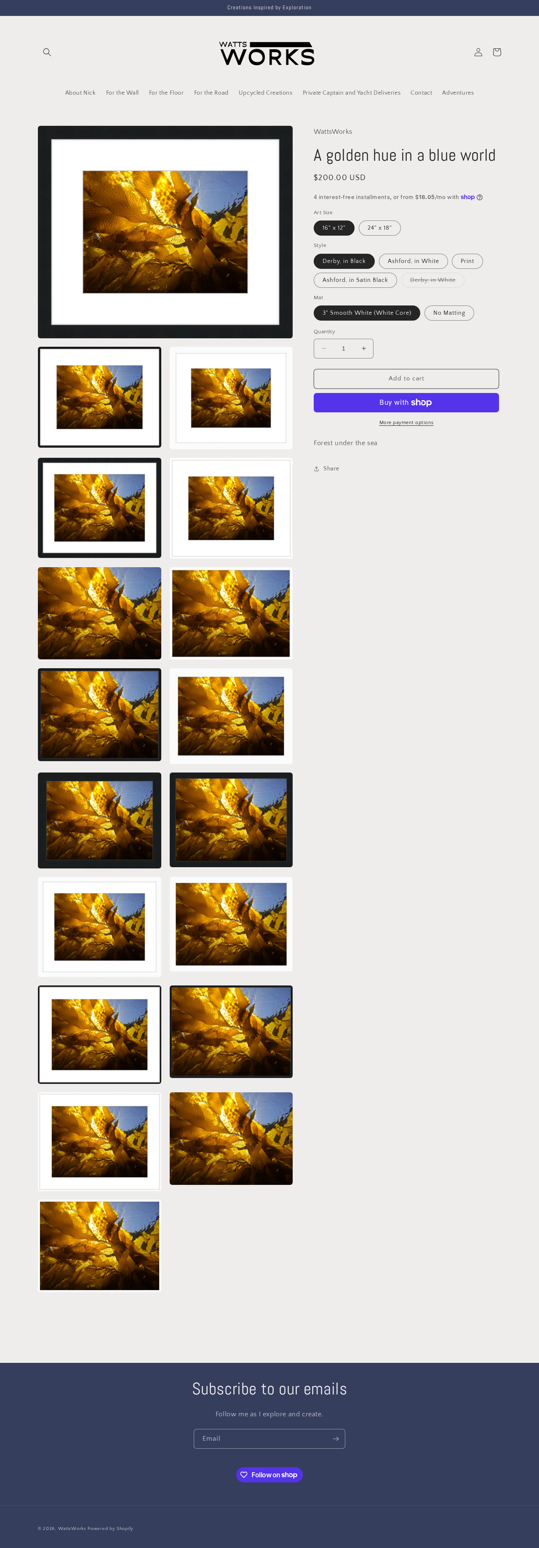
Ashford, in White (413, 261)
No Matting (449, 313)
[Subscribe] (335, 1439)
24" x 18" (380, 228)
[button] (47, 52)
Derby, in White (437, 282)
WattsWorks (72, 1528)
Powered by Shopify (110, 1528)
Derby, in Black (344, 261)
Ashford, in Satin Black (355, 280)
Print (467, 261)
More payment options (406, 422)
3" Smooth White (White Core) (367, 313)
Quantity (324, 332)
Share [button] (331, 468)
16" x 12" (334, 228)
